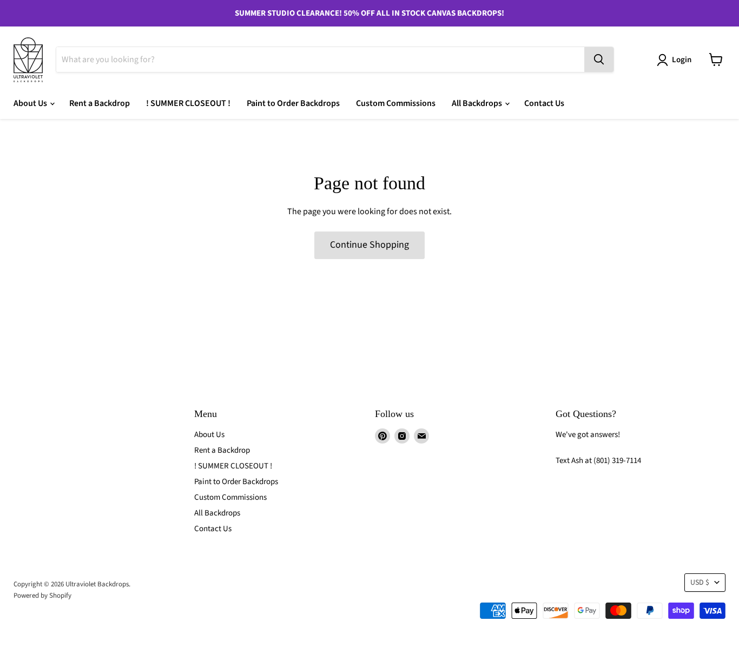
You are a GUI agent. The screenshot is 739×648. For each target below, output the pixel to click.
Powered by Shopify (42, 595)
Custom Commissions (396, 103)
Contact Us (544, 103)
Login (681, 59)
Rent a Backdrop (99, 103)
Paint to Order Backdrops (293, 103)
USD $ (699, 582)
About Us (31, 103)
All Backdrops (478, 103)
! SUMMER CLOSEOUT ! (188, 103)
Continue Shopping (369, 245)
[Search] (598, 59)
